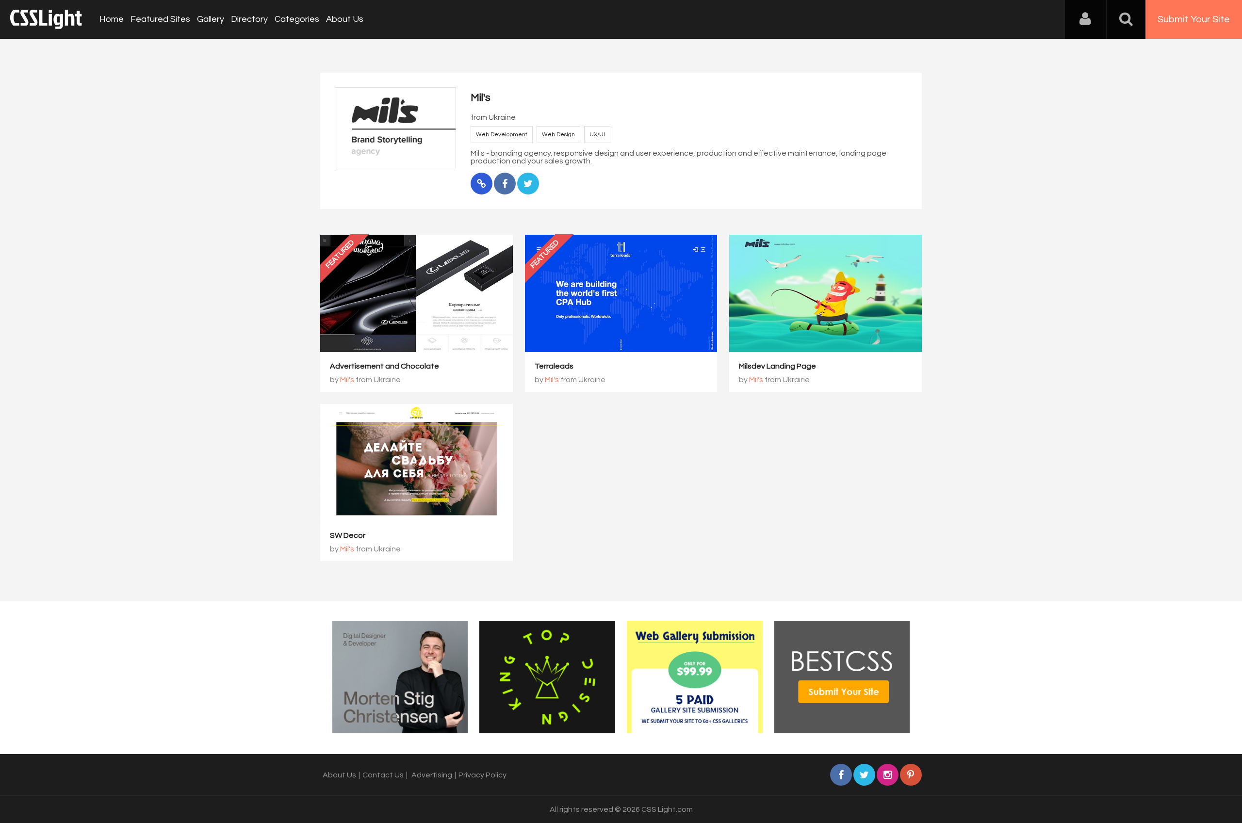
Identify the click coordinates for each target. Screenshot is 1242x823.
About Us (344, 19)
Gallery (210, 19)
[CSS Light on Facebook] (841, 775)
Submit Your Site (1194, 19)
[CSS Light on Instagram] (888, 775)
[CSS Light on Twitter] (864, 775)
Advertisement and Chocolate (384, 366)
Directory (249, 19)
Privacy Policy (482, 775)
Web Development (501, 134)
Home (111, 19)
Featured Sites (160, 19)
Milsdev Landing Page (777, 366)
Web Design (558, 134)
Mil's (347, 380)
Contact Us (383, 775)
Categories (297, 19)
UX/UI (597, 134)
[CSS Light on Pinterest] (911, 775)
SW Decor (347, 535)
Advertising (431, 775)
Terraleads (554, 366)
